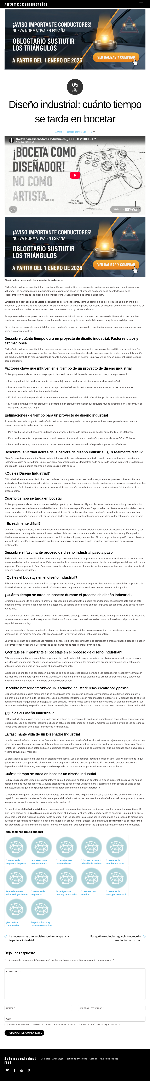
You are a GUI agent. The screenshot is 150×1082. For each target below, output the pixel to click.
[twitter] (7, 1070)
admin (58, 132)
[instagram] (28, 1070)
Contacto (45, 1058)
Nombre (11, 1008)
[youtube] (21, 1070)
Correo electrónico (92, 1008)
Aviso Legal (57, 1058)
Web (8, 1019)
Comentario (13, 971)
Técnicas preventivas (76, 131)
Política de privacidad (76, 1058)
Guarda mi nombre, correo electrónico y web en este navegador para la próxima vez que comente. (64, 1024)
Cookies (93, 1058)
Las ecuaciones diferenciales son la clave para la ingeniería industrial (39, 938)
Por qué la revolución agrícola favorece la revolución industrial (115, 938)
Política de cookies (108, 1058)
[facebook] (14, 1070)
